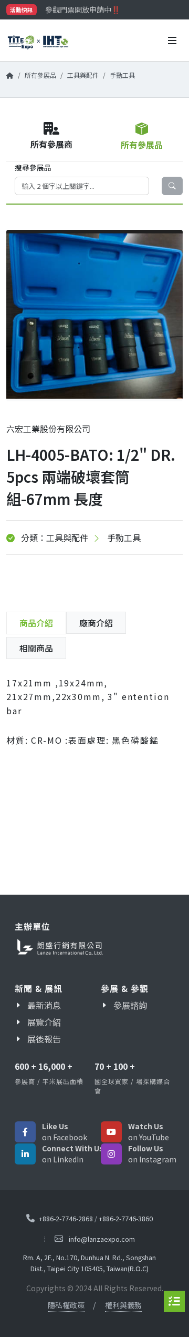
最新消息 (44, 1005)
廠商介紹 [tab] (96, 622)
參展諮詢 (130, 1005)
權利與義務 (123, 1305)
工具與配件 (83, 74)
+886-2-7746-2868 (66, 1218)
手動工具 (122, 74)
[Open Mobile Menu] (172, 40)
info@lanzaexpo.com (102, 1239)
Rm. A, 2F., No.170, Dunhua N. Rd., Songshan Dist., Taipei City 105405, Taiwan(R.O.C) (89, 1262)
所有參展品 (40, 74)
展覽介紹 (44, 1022)
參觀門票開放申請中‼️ (82, 9)
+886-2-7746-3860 (126, 1218)
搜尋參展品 (33, 167)
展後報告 (44, 1038)
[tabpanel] (94, 719)
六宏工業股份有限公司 (48, 428)
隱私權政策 (66, 1305)
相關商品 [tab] (36, 648)
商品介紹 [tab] (36, 622)
